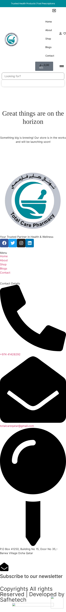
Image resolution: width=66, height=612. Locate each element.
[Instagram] (21, 243)
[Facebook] (4, 243)
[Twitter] (12, 243)
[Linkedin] (29, 243)
